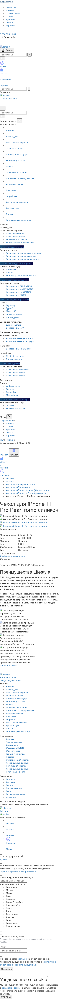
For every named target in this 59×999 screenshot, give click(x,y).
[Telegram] (2, 31)
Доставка (10, 429)
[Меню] (2, 108)
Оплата (9, 432)
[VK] (6, 31)
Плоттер (10, 423)
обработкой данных (11, 987)
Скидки (9, 426)
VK (1, 439)
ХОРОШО (6, 997)
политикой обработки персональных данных (28, 963)
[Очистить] (29, 55)
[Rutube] (10, 31)
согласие (22, 958)
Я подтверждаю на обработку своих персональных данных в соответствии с (28, 961)
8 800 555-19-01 (11, 98)
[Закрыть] (19, 120)
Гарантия (10, 435)
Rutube (9, 439)
